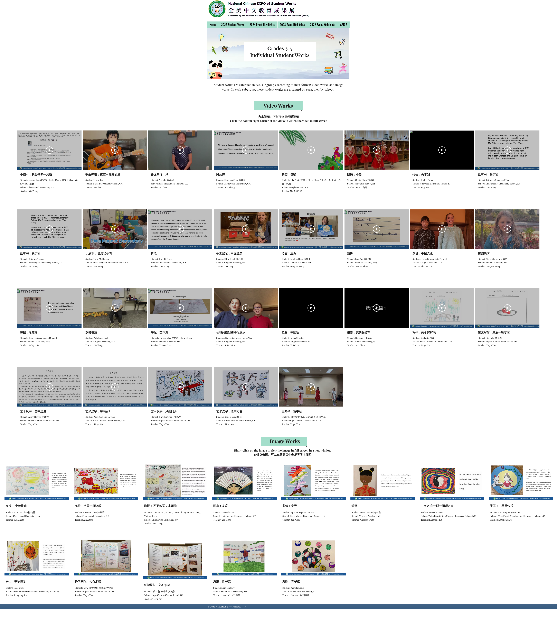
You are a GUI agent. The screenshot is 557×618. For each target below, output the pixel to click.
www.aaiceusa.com (236, 607)
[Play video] (49, 150)
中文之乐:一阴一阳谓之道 (437, 506)
